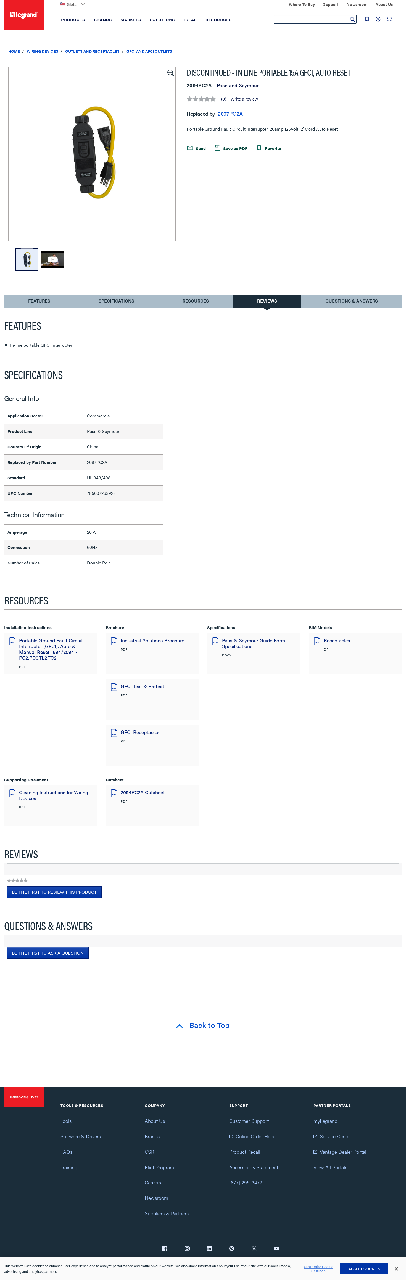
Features (39, 302)
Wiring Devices (42, 51)
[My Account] (378, 19)
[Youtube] (276, 1249)
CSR (149, 1151)
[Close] (396, 1269)
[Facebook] (165, 1249)
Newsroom (156, 1197)
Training (68, 1167)
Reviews (267, 301)
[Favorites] (367, 19)
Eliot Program (159, 1167)
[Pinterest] (231, 1249)
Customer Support (249, 1120)
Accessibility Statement (253, 1167)
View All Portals (330, 1167)
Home (14, 51)
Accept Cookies (364, 1268)
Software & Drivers (80, 1136)
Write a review (244, 99)
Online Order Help (255, 1136)
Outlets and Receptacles (92, 51)
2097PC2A (230, 113)
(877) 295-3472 (245, 1182)
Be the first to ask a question (48, 953)
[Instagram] (187, 1249)
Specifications (116, 301)
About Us (155, 1120)
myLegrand (325, 1120)
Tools (66, 1120)
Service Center (335, 1136)
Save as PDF (234, 148)
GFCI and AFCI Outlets (149, 51)
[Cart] (389, 19)
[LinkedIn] (209, 1249)
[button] (170, 72)
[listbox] (92, 154)
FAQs (66, 1151)
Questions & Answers (351, 301)
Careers (153, 1182)
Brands (152, 1136)
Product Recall (244, 1151)
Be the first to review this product (57, 893)
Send (200, 148)
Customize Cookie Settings (318, 1269)
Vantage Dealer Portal (343, 1151)
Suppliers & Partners (167, 1213)
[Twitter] (254, 1249)
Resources (196, 301)
